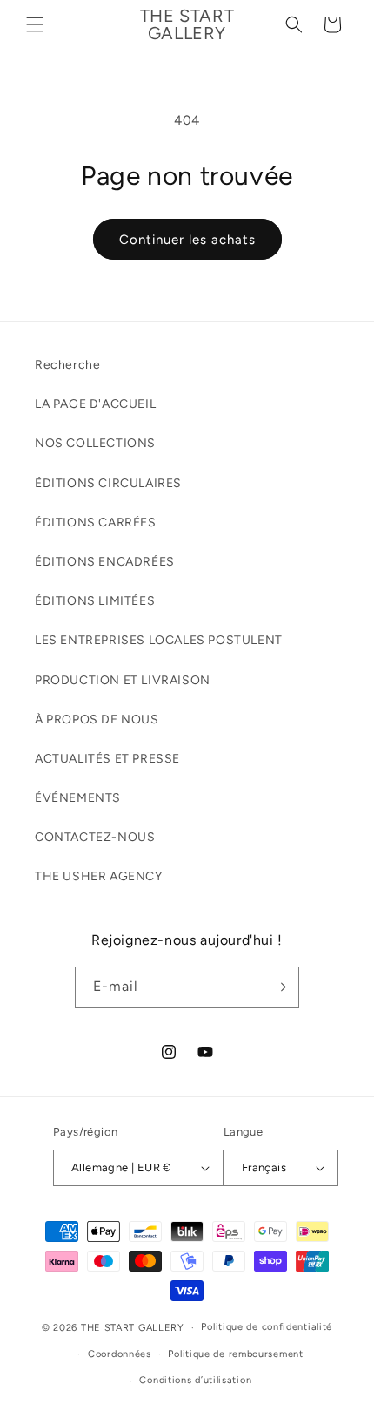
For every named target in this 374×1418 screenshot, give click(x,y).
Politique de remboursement (235, 1354)
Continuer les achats (187, 240)
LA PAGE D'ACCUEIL (95, 404)
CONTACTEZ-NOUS (95, 837)
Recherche (67, 364)
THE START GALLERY (132, 1327)
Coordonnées (119, 1354)
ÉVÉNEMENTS (78, 797)
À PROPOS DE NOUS (97, 719)
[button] (35, 24)
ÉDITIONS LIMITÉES (95, 601)
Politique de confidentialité (266, 1327)
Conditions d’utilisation (195, 1380)
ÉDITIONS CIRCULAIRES (108, 483)
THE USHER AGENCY (99, 876)
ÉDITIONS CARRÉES (96, 522)
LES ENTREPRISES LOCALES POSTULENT (159, 640)
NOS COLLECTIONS (95, 443)
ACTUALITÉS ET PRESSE (107, 758)
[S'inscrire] (279, 987)
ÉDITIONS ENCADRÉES (105, 561)
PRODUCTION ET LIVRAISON (122, 680)
